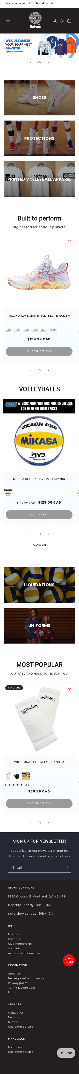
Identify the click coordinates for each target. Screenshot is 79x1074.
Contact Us (16, 1013)
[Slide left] (30, 370)
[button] (8, 20)
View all (39, 545)
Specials (14, 948)
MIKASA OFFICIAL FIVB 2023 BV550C (39, 479)
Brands (13, 934)
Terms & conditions (22, 988)
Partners (14, 939)
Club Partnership (20, 944)
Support (13, 1022)
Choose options (39, 351)
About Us (14, 974)
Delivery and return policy (26, 978)
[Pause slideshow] (74, 62)
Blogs (12, 992)
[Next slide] (48, 62)
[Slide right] (48, 370)
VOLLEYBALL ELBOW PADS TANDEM (39, 762)
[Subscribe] (66, 868)
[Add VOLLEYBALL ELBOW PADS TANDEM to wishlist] (69, 688)
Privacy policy (18, 983)
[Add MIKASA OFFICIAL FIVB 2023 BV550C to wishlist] (69, 405)
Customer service (21, 1052)
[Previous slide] (30, 62)
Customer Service (21, 1027)
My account (16, 1047)
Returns (13, 1017)
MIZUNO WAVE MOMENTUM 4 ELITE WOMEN (39, 315)
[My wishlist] (61, 20)
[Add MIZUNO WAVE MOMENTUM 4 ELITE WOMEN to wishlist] (69, 241)
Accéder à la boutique (24, 953)
